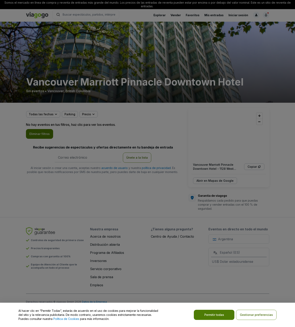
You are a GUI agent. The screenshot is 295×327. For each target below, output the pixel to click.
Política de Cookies (66, 319)
